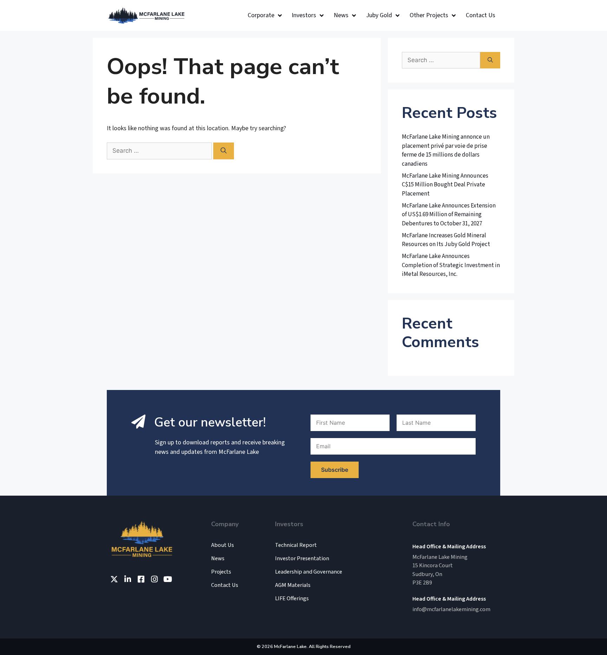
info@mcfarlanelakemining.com (451, 609)
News (341, 15)
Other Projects (429, 15)
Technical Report (296, 545)
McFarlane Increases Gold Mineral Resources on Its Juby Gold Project (446, 240)
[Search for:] (160, 150)
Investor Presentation (302, 558)
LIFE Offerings (292, 598)
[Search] (223, 151)
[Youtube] (167, 579)
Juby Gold (379, 15)
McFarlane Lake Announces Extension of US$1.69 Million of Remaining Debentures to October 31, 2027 (449, 214)
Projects (221, 571)
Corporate (261, 15)
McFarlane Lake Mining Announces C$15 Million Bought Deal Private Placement (445, 185)
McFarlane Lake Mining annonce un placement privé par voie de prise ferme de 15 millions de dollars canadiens (446, 150)
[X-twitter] (114, 579)
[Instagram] (154, 579)
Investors (304, 15)
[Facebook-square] (141, 579)
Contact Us (480, 15)
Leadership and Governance (308, 571)
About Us (222, 545)
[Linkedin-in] (127, 579)
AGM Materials (293, 585)
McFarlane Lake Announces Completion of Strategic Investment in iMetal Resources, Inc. (451, 265)
